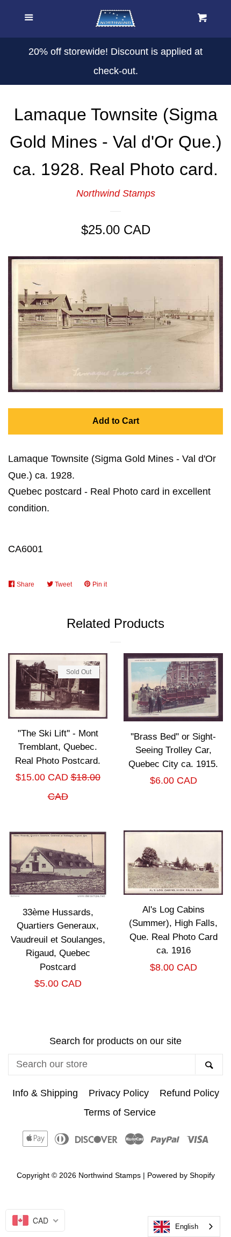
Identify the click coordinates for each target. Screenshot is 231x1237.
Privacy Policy (119, 1093)
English (186, 1226)
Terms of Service (120, 1112)
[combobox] (184, 1226)
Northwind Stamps (115, 193)
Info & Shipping (45, 1093)
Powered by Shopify (181, 1175)
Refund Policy (189, 1093)
